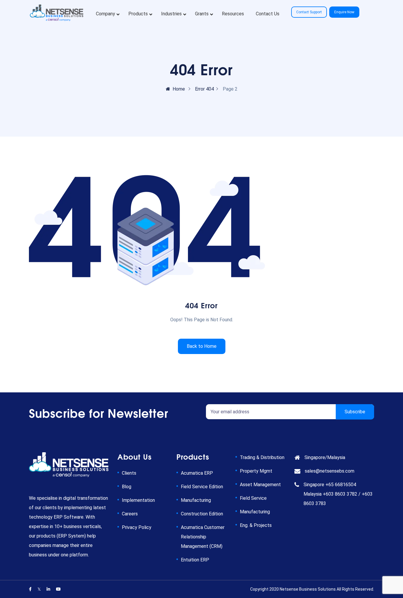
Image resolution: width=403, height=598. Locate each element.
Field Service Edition (202, 486)
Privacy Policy (136, 527)
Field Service (253, 498)
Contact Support (309, 12)
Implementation (138, 500)
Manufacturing (196, 500)
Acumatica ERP (197, 473)
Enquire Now (344, 12)
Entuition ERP (195, 560)
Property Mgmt (256, 471)
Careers (130, 514)
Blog (126, 486)
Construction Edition (202, 514)
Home (179, 89)
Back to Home (202, 346)
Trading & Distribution (262, 457)
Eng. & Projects (256, 525)
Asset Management (260, 484)
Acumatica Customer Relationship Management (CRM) (203, 537)
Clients (129, 473)
